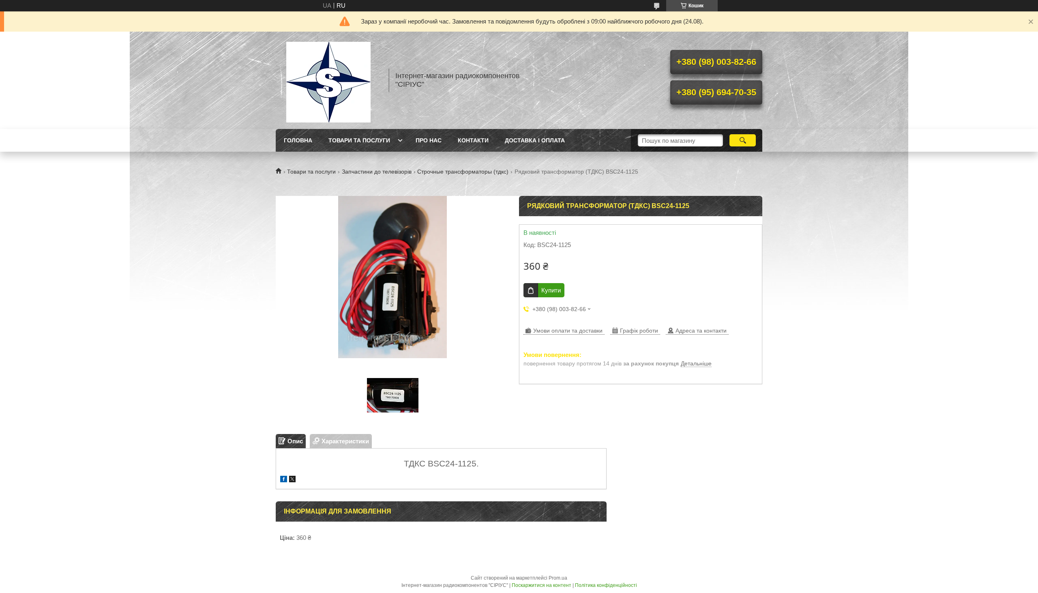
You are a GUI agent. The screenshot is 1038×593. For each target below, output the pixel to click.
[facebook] (283, 480)
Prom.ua (558, 578)
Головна (298, 140)
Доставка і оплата (535, 140)
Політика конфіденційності (606, 585)
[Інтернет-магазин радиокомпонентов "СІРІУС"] (328, 80)
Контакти (473, 140)
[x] (292, 480)
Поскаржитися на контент (541, 585)
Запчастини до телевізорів (377, 171)
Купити (551, 290)
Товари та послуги (359, 140)
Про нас (429, 140)
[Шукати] (742, 140)
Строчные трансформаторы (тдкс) (462, 171)
